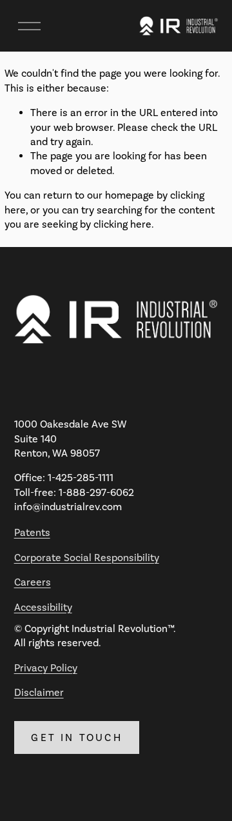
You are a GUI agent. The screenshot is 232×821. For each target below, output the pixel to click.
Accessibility (43, 607)
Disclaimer (39, 692)
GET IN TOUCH (76, 737)
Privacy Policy (45, 668)
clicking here (122, 224)
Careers (32, 582)
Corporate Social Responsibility (86, 557)
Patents (32, 532)
